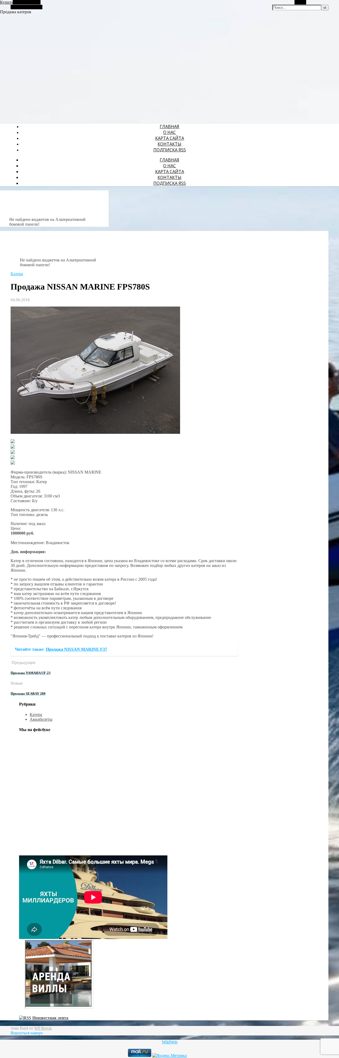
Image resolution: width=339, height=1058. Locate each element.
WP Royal (42, 1028)
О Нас (169, 132)
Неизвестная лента (50, 1018)
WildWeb (169, 1042)
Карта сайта (169, 138)
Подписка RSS (169, 150)
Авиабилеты (41, 719)
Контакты (169, 144)
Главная (169, 126)
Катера (17, 274)
